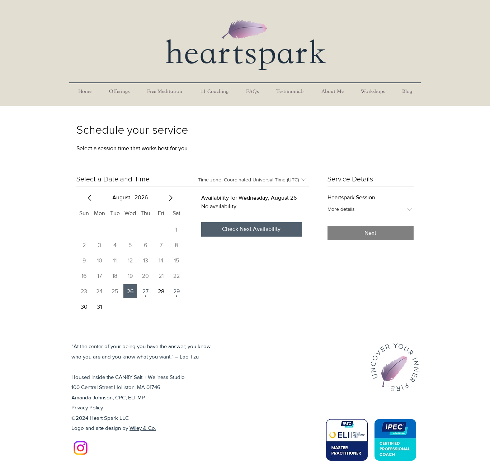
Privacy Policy (87, 407)
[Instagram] (80, 448)
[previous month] (89, 198)
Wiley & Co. (142, 428)
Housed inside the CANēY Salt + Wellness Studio (128, 377)
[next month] (170, 198)
